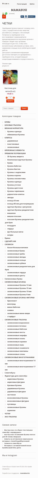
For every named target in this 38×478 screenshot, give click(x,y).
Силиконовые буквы (13, 279)
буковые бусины (14, 385)
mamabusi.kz (25, 473)
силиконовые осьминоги (18, 348)
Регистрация (22, 4)
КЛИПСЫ (8, 138)
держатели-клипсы (15, 194)
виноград (11, 304)
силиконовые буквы (16, 251)
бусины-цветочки (15, 188)
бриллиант (12, 301)
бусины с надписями (16, 172)
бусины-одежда (14, 131)
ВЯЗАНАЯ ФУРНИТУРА (14, 128)
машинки (11, 213)
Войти (32, 4)
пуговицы (11, 404)
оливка (10, 310)
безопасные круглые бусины (19, 160)
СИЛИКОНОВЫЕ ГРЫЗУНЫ (16, 320)
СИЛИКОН (9, 244)
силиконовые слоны (16, 354)
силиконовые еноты (16, 332)
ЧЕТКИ (7, 413)
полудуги (11, 225)
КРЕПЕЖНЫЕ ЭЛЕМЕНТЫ (15, 150)
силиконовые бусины (16, 407)
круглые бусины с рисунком (19, 207)
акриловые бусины (15, 379)
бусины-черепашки (15, 191)
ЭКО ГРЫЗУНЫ (11, 417)
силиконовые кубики (16, 263)
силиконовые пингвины (17, 351)
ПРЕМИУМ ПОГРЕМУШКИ (15, 153)
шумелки (11, 410)
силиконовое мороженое (18, 323)
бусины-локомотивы (16, 178)
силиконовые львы (15, 345)
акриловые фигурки (16, 382)
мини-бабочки (13, 307)
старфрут (11, 316)
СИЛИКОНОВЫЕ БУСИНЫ (15, 282)
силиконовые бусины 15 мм (19, 288)
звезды (10, 197)
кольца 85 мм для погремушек (20, 204)
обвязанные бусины (16, 134)
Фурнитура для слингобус (16, 376)
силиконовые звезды (16, 257)
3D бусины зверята (15, 156)
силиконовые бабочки (17, 329)
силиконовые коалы (16, 338)
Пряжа (7, 238)
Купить (10, 101)
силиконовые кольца (16, 260)
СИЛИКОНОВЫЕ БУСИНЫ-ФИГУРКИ (19, 297)
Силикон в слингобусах (12, 443)
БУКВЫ (7, 122)
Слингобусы (10, 373)
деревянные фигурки (16, 391)
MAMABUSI (19, 10)
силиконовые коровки (17, 341)
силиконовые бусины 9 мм (18, 294)
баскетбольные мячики (17, 247)
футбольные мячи (15, 232)
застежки (11, 395)
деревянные (12, 141)
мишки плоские (14, 216)
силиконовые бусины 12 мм (19, 285)
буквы (10, 163)
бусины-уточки (14, 185)
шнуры (10, 235)
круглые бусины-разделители (20, 210)
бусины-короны (14, 175)
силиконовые (13, 147)
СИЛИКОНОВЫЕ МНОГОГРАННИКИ (19, 357)
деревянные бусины (16, 388)
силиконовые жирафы (17, 335)
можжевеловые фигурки (18, 401)
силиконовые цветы (16, 275)
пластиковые (13, 144)
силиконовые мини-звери (18, 313)
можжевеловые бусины (17, 398)
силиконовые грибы (16, 254)
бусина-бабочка (14, 166)
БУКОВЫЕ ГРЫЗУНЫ (13, 125)
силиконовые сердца (16, 272)
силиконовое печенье (16, 326)
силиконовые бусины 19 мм (19, 291)
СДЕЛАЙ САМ (10, 241)
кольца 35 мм (13, 200)
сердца (10, 229)
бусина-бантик (13, 169)
